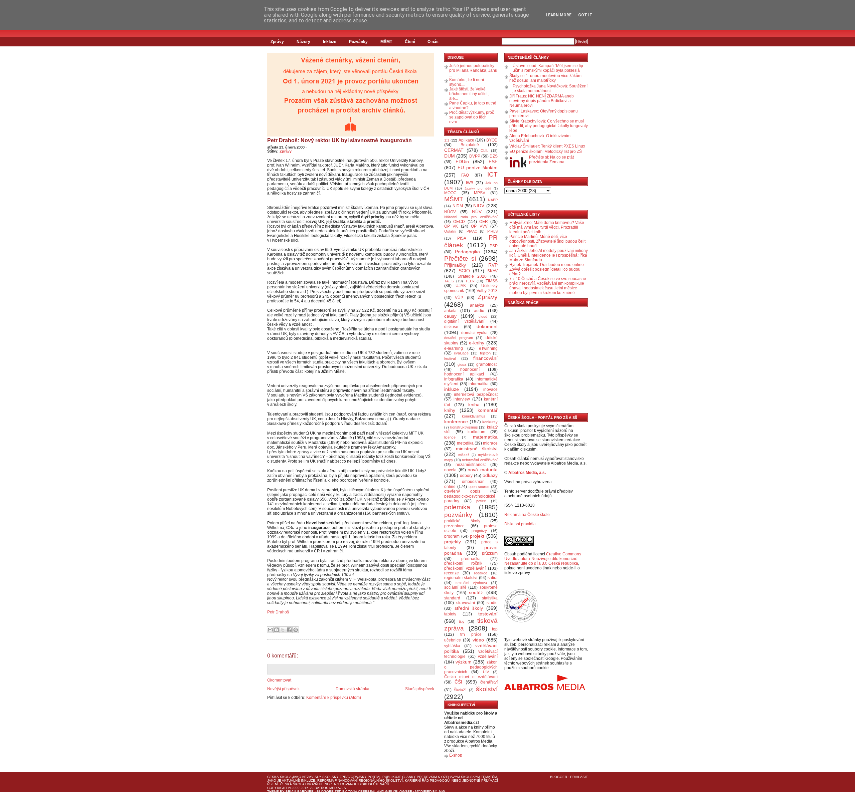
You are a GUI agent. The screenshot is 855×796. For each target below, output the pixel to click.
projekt (477, 536)
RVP (493, 265)
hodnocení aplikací (464, 374)
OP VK (451, 226)
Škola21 (460, 690)
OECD (459, 221)
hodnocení (470, 369)
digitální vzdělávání (464, 321)
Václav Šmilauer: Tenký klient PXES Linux (547, 146)
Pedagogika (467, 251)
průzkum (490, 553)
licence (450, 437)
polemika (457, 507)
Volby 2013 (487, 290)
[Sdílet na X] (283, 629)
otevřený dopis (462, 491)
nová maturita (483, 469)
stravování (465, 602)
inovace (490, 389)
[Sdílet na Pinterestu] (295, 629)
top (495, 629)
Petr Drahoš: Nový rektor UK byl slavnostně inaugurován (339, 140)
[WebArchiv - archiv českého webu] (521, 621)
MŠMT (386, 41)
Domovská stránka (352, 689)
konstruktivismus (464, 427)
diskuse (451, 326)
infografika (453, 379)
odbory (466, 475)
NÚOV (450, 212)
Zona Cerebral (362, 791)
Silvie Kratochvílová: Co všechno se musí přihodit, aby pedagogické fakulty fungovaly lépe (548, 126)
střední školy (469, 608)
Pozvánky (358, 41)
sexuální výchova (471, 583)
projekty (452, 541)
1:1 (446, 140)
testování (488, 613)
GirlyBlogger (398, 791)
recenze (451, 573)
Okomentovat (279, 680)
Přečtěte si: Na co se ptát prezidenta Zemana (551, 159)
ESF (493, 161)
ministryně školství (477, 448)
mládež (463, 455)
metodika (465, 443)
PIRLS (492, 231)
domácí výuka (474, 332)
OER (483, 221)
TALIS (449, 281)
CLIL (484, 151)
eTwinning (488, 348)
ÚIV (486, 672)
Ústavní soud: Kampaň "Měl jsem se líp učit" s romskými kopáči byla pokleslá (548, 68)
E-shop (455, 755)
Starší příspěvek (419, 689)
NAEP (493, 200)
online (450, 486)
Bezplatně (470, 145)
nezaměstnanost (471, 464)
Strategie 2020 (472, 276)
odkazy (490, 475)
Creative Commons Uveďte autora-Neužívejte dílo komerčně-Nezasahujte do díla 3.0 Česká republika (542, 559)
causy (450, 316)
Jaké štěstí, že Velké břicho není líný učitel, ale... (469, 94)
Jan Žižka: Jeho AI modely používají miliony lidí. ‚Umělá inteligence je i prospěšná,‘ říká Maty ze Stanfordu (548, 255)
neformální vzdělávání (480, 460)
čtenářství (489, 682)
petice (481, 501)
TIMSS (492, 281)
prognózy (479, 531)
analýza (477, 305)
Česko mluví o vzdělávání (471, 677)
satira (493, 577)
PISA (461, 238)
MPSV (479, 193)
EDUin (462, 161)
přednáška (471, 558)
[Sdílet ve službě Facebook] (289, 629)
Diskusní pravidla (520, 524)
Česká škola (279, 777)
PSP (494, 246)
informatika (479, 383)
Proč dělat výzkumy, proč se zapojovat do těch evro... (471, 117)
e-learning (453, 348)
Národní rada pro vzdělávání (471, 217)
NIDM (458, 206)
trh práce (471, 634)
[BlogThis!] (276, 629)
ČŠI (458, 682)
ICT (492, 174)
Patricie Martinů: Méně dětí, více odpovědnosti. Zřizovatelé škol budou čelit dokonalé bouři (547, 241)
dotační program (458, 338)
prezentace (454, 526)
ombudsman (473, 481)
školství (487, 689)
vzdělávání (488, 656)
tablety (450, 614)
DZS (494, 156)
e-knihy (476, 342)
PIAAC (472, 231)
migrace (490, 443)
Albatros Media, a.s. (527, 472)
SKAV (492, 271)
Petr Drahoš (278, 612)
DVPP (474, 156)
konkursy (490, 422)
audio (479, 310)
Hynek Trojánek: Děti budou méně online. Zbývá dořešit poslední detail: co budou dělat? (547, 269)
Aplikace (466, 140)
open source (479, 487)
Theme (273, 791)
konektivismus (473, 416)
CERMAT (454, 150)
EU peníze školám (478, 167)
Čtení (410, 41)
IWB (469, 183)
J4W (441, 791)
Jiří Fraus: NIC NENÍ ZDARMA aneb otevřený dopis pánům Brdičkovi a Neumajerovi (541, 101)
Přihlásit (579, 777)
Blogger (558, 777)
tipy (462, 621)
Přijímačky (455, 265)
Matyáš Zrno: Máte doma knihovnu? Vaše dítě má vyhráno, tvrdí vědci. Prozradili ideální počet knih (546, 227)
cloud (483, 316)
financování (485, 358)
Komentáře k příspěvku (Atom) (333, 697)
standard (452, 598)
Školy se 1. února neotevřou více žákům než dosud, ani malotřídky (545, 78)
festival (450, 358)
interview (462, 399)
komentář (488, 410)
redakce (480, 573)
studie (492, 602)
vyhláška (452, 645)
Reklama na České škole (527, 514)
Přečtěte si (460, 258)
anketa (450, 310)
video (478, 639)
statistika (490, 598)
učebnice (452, 640)
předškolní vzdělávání (465, 568)
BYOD (492, 140)
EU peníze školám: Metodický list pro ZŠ (545, 151)
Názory (303, 41)
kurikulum (476, 432)
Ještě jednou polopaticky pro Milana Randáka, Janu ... (473, 70)
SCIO (464, 270)
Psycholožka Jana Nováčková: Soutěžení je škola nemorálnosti (550, 88)
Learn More (558, 15)
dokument (487, 326)
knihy (449, 410)
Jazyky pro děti (478, 188)
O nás (433, 41)
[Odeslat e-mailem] (270, 629)
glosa (462, 364)
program (452, 536)
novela (450, 470)
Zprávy (277, 41)
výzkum (464, 662)
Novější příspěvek (283, 689)
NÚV (477, 211)
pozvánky (458, 514)
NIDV (478, 205)
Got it (585, 15)
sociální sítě (455, 587)
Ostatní (450, 231)
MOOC (450, 193)
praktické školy (462, 521)
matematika (485, 437)
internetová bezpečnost (476, 394)
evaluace (461, 353)
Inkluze (329, 41)
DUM (449, 156)
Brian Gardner (300, 791)
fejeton (485, 353)
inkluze (451, 389)
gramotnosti (487, 364)
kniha (474, 404)
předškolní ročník (463, 563)
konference (456, 421)
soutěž (476, 592)
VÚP (459, 297)
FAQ (465, 175)
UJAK (461, 285)
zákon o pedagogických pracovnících (471, 667)
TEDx (470, 281)
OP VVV (479, 226)
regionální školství (460, 577)
